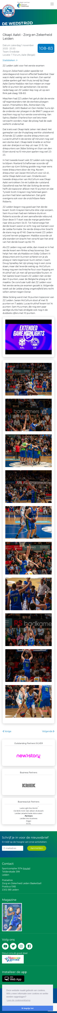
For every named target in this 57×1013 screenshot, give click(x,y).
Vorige (7, 731)
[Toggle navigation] (52, 4)
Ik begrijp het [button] (28, 1008)
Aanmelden (36, 848)
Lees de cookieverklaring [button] (18, 1000)
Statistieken (9, 60)
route (26, 868)
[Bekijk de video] (28, 337)
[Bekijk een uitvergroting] (28, 379)
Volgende (47, 731)
